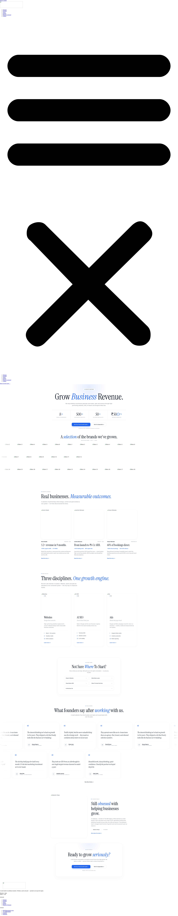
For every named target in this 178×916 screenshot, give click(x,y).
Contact (4, 16)
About (4, 12)
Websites (5, 9)
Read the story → (45, 558)
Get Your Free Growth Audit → (81, 424)
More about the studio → (96, 833)
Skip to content (3, 0)
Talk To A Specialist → (99, 424)
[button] (89, 195)
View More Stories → (89, 782)
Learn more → (47, 642)
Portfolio (5, 11)
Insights (4, 13)
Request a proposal (7, 14)
